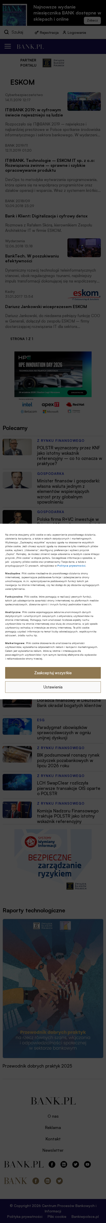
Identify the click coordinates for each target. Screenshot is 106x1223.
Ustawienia (53, 687)
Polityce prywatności (71, 565)
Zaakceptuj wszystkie (53, 672)
